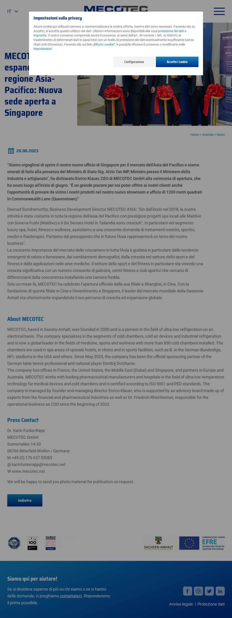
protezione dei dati (171, 31)
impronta (40, 35)
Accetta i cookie (177, 61)
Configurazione (134, 61)
